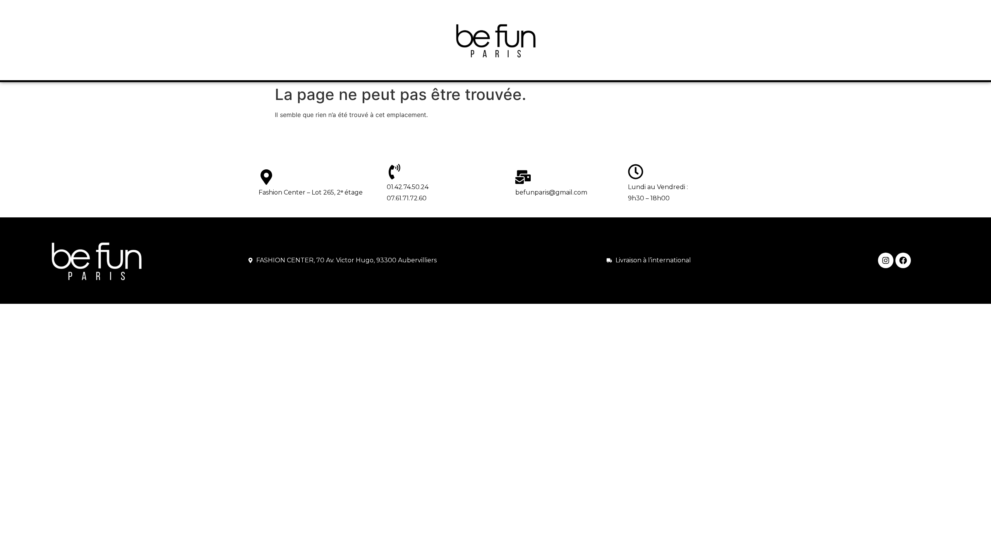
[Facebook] (903, 260)
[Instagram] (885, 260)
